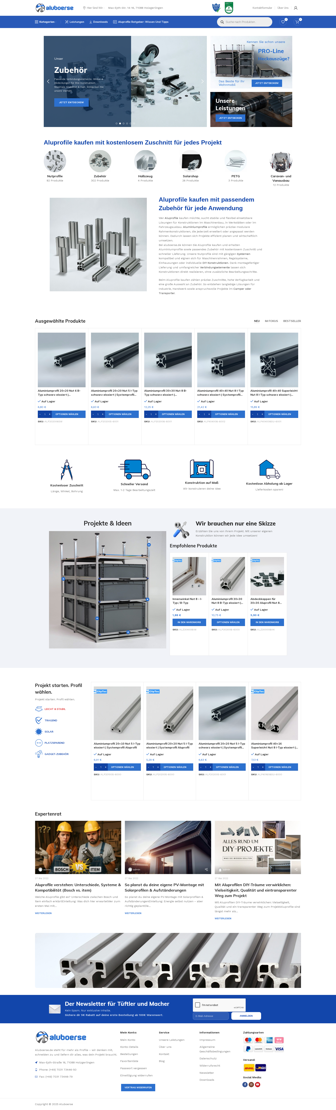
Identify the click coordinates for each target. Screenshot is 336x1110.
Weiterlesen (43, 913)
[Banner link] (251, 62)
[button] (189, 622)
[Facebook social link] (245, 1084)
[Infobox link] (228, 529)
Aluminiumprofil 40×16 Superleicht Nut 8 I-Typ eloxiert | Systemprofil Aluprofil (273, 747)
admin (46, 869)
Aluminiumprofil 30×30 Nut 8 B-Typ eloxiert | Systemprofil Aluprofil (227, 603)
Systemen (243, 254)
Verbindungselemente (215, 267)
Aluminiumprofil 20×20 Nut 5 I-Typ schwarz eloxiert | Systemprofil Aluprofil (114, 394)
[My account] (295, 7)
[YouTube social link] (257, 1084)
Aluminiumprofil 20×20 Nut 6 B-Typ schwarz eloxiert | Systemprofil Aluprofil (59, 394)
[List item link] (138, 1040)
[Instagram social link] (251, 1084)
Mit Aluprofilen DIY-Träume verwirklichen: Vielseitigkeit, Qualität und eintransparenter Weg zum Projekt (256, 890)
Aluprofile (171, 218)
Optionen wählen (66, 414)
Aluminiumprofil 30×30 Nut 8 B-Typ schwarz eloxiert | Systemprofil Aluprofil (165, 394)
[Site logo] (54, 8)
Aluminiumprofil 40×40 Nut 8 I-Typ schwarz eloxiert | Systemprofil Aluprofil (220, 394)
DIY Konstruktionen (215, 262)
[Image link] (76, 1037)
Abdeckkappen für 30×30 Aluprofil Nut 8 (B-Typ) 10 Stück (265, 603)
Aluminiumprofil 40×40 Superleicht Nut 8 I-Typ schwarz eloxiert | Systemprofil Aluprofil (274, 394)
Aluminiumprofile (195, 227)
